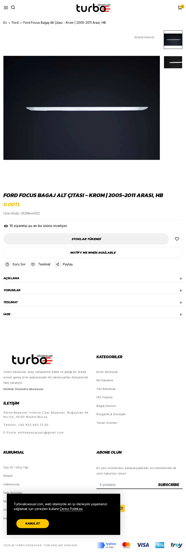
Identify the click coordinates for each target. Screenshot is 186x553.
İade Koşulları (12, 492)
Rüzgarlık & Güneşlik (110, 414)
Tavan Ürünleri (106, 422)
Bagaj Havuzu (106, 406)
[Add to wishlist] (177, 239)
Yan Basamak (106, 389)
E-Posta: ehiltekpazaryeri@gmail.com (33, 432)
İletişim (8, 475)
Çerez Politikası (71, 509)
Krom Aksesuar (107, 372)
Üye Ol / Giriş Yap (15, 467)
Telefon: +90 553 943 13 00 (26, 425)
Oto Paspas (104, 397)
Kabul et (32, 523)
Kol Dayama (104, 380)
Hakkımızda (11, 484)
